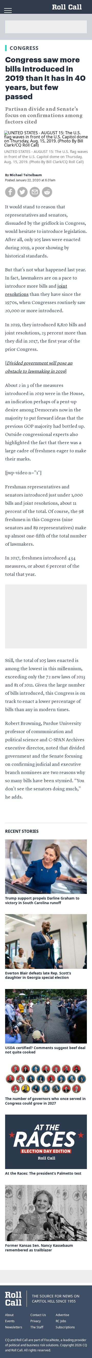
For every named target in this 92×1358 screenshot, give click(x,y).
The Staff (36, 1327)
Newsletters (13, 1327)
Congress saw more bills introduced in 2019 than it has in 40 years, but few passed (45, 78)
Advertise (62, 1315)
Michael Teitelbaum (26, 175)
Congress (24, 47)
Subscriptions (65, 1327)
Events (10, 1321)
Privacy (35, 1321)
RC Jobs (61, 1321)
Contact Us (38, 1315)
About (9, 1315)
